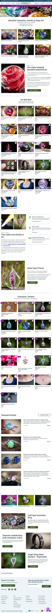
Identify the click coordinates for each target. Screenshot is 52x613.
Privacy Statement (41, 597)
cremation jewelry (42, 278)
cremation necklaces (21, 244)
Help (13, 3)
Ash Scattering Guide (17, 599)
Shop (2, 3)
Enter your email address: (32, 584)
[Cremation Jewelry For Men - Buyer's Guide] (11, 461)
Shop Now (32, 527)
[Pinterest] (12, 589)
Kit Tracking (16, 603)
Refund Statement (29, 599)
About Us (8, 3)
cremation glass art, (11, 244)
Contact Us (28, 597)
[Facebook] (15, 589)
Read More (49, 425)
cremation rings (6, 245)
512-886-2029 (31, 5)
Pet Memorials (3, 599)
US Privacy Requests (41, 599)
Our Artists (3, 601)
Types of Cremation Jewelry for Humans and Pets (36, 471)
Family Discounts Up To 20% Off (26, 24)
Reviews (15, 601)
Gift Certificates (3, 603)
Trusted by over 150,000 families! (16, 5)
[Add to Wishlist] (15, 107)
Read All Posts (44, 415)
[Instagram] (9, 589)
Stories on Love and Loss (18, 597)
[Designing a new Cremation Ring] (11, 444)
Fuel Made (20, 610)
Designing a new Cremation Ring (32, 437)
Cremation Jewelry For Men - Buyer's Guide (34, 454)
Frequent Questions (36, 221)
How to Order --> (34, 90)
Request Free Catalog (21, 3)
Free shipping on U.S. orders (6, 0)
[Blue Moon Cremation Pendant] (43, 325)
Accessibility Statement (42, 603)
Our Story (32, 282)
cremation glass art (31, 278)
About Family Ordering (37, 242)
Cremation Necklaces (4, 597)
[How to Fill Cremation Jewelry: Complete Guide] (11, 427)
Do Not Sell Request (41, 601)
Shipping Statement (29, 601)
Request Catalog (8, 585)
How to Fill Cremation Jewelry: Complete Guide (35, 420)
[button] (43, 3)
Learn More (35, 232)
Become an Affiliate (17, 606)
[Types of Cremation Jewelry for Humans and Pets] (11, 478)
